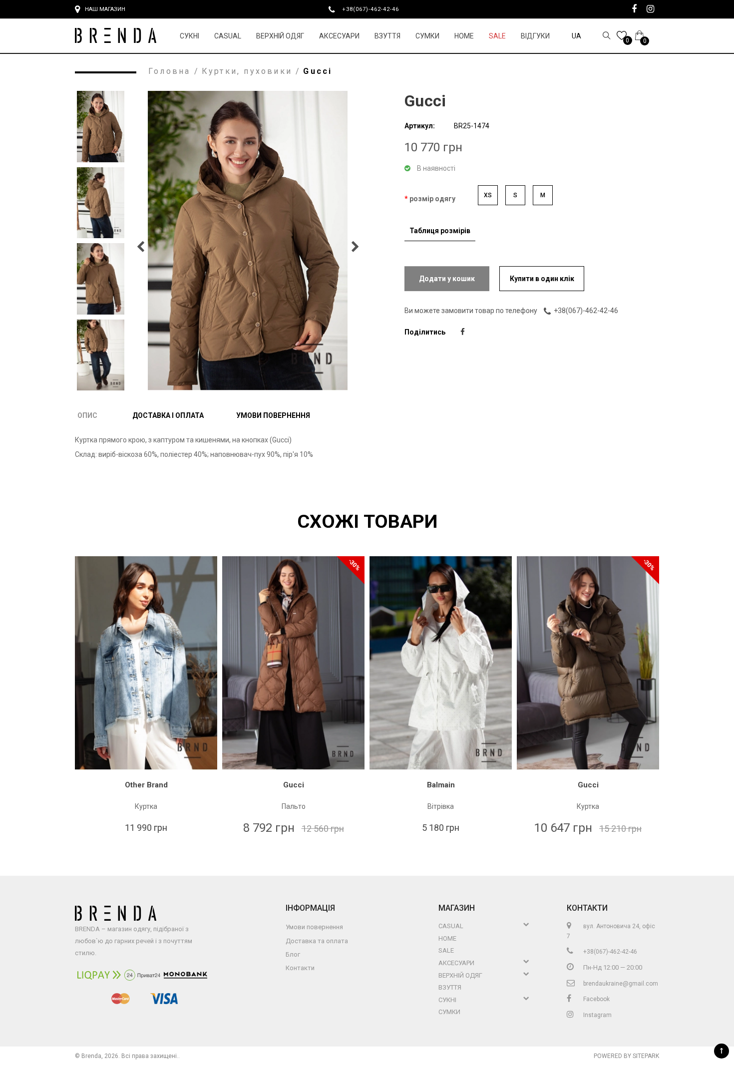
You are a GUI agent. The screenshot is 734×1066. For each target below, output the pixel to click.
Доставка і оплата (168, 415)
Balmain (441, 784)
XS (488, 195)
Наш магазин (105, 9)
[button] (355, 247)
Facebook (596, 999)
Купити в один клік (542, 279)
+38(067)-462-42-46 (374, 9)
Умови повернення (273, 415)
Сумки (427, 36)
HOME (464, 36)
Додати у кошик (447, 279)
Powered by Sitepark (626, 1056)
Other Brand (146, 784)
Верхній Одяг (280, 36)
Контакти (300, 968)
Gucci (293, 784)
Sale (497, 36)
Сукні (189, 36)
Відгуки (535, 36)
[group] (248, 240)
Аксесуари (339, 36)
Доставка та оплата (317, 941)
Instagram (597, 1015)
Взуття (387, 36)
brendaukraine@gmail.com (620, 983)
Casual (227, 36)
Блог (293, 954)
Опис (87, 415)
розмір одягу (432, 199)
